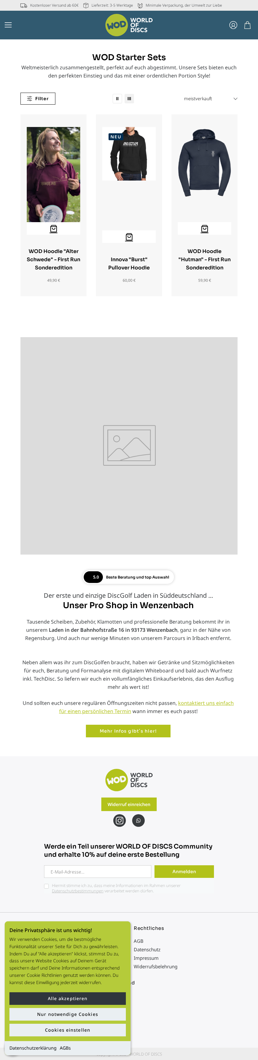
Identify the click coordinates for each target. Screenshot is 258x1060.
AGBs (65, 1048)
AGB (138, 941)
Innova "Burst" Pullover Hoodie (129, 263)
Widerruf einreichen (129, 804)
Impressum (146, 958)
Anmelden (184, 871)
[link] (117, 98)
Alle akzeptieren (68, 998)
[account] (233, 25)
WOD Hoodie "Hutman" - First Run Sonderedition (204, 259)
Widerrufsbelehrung (155, 966)
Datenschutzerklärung (33, 1048)
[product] (53, 228)
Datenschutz (147, 949)
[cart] (247, 25)
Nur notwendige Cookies (67, 1014)
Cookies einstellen (67, 1030)
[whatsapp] (138, 820)
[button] (8, 25)
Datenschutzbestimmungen (78, 891)
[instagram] (119, 820)
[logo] (129, 25)
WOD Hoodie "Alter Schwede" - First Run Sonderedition (53, 259)
